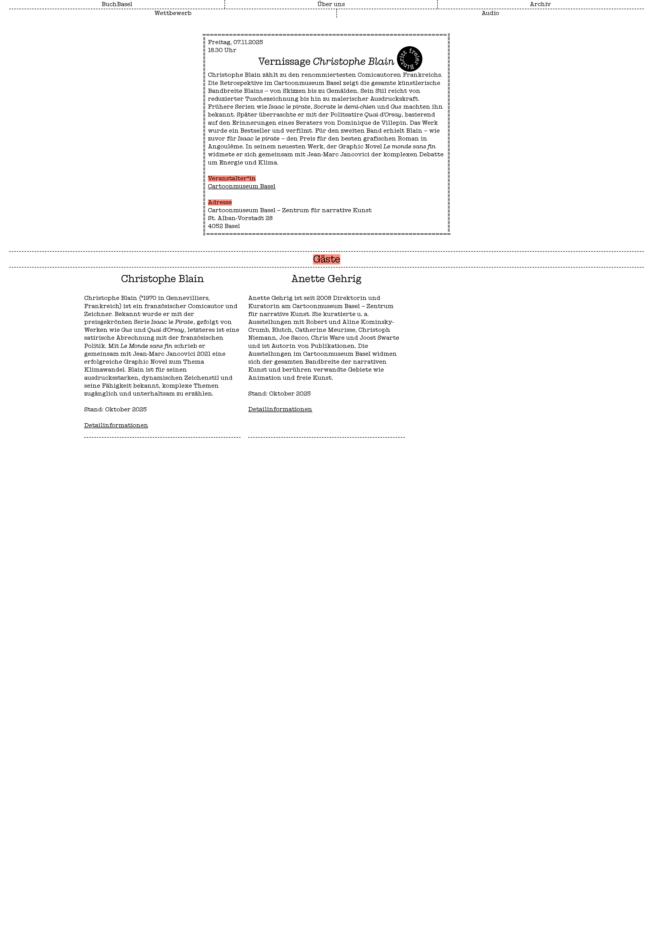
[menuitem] (331, 4)
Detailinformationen (116, 425)
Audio (490, 13)
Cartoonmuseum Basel (241, 186)
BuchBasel (117, 4)
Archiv (540, 4)
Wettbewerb (173, 13)
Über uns (331, 4)
